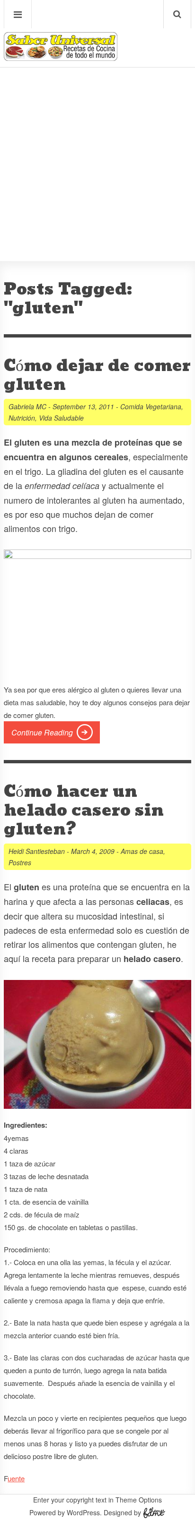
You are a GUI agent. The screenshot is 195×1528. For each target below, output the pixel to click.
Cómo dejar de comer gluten (97, 375)
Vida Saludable (61, 417)
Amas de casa (142, 851)
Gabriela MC (27, 406)
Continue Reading (42, 732)
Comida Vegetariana (150, 406)
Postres (20, 862)
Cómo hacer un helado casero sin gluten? (84, 810)
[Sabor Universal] (60, 57)
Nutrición (22, 417)
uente (16, 1478)
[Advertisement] (97, 135)
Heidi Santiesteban (37, 851)
